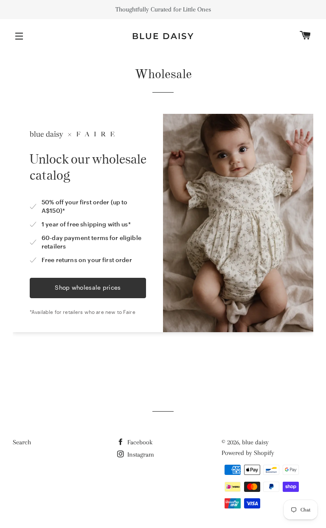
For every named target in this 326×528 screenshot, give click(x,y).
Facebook (139, 442)
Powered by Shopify (248, 453)
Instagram (140, 454)
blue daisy (163, 36)
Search (22, 442)
